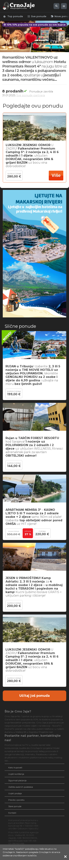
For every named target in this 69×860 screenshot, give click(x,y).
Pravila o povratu (16, 800)
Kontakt (12, 813)
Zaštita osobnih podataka (20, 787)
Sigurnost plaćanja (17, 780)
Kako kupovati (15, 767)
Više (56, 175)
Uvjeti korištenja (16, 774)
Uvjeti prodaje (15, 793)
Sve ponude (36, 16)
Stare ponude (14, 806)
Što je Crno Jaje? (18, 711)
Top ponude (13, 16)
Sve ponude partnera (30, 95)
